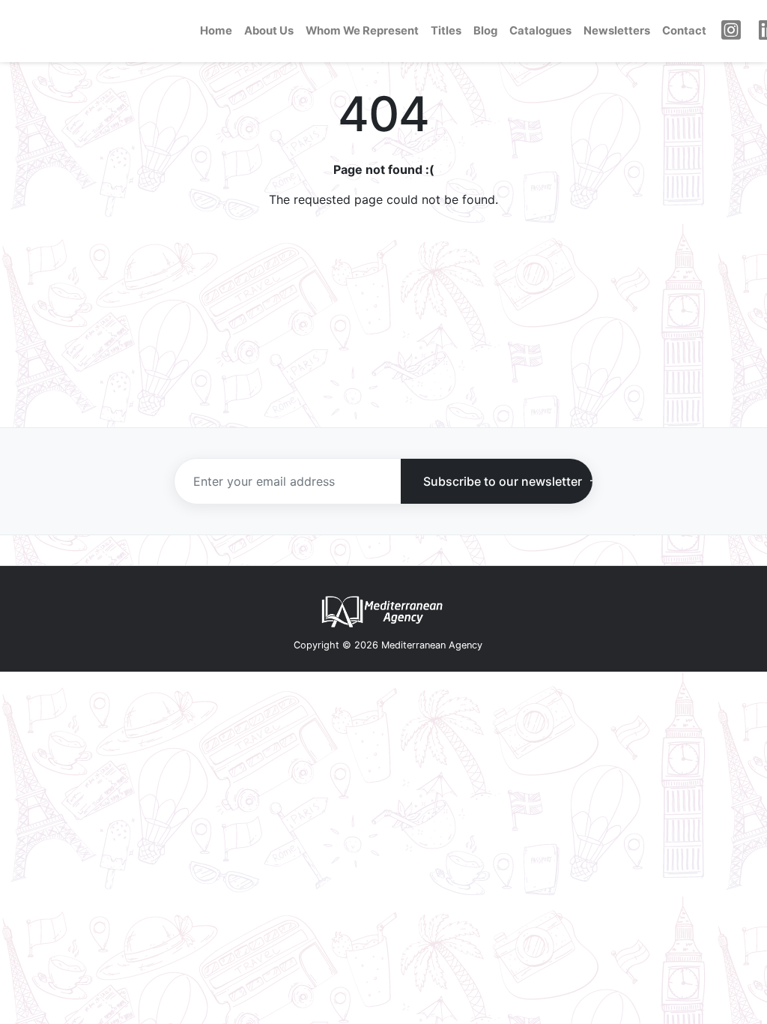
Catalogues (540, 30)
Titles (446, 30)
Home (216, 30)
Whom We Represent (362, 30)
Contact (684, 30)
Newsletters (616, 30)
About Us (269, 30)
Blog (485, 30)
